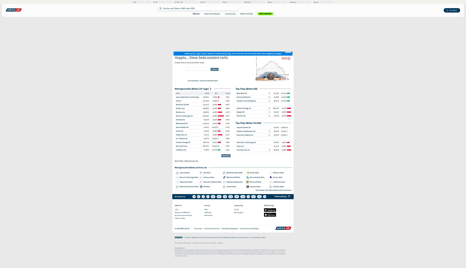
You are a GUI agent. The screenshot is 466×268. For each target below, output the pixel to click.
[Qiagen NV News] (269, 112)
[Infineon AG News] (269, 116)
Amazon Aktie (255, 186)
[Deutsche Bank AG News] (269, 97)
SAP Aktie (207, 173)
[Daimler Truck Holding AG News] (269, 101)
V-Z (259, 197)
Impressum (198, 228)
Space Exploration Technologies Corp (190, 97)
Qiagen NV (241, 112)
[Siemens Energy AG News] (269, 108)
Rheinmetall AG (182, 123)
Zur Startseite (193, 81)
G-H (219, 197)
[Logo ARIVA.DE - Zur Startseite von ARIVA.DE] (283, 228)
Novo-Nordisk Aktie (257, 177)
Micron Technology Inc (184, 116)
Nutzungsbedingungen (230, 228)
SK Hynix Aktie (278, 186)
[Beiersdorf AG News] (269, 93)
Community (230, 14)
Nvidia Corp (180, 108)
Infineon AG (180, 120)
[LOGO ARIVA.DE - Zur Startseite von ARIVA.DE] (14, 10)
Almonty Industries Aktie (188, 186)
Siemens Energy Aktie (235, 182)
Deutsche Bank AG (243, 97)
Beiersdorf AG (242, 93)
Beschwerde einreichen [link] (183, 215)
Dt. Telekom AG (181, 138)
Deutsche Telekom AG (245, 135)
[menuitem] (188, 209)
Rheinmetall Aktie (233, 177)
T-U (253, 197)
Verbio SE (240, 146)
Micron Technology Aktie (189, 177)
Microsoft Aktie (255, 182)
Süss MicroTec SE (243, 150)
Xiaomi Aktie (231, 186)
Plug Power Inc (181, 135)
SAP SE (178, 101)
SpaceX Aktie (185, 173)
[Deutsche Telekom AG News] (269, 135)
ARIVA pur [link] (207, 212)
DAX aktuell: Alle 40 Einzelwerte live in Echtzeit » (274, 190)
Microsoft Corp (181, 146)
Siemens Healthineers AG (246, 131)
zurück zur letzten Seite (209, 81)
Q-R (242, 197)
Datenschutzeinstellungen (249, 228)
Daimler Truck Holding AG (246, 101)
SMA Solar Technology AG (246, 142)
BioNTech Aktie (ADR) (235, 173)
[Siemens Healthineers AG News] (269, 131)
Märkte (196, 14)
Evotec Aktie (277, 177)
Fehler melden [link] (180, 218)
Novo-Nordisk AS (182, 127)
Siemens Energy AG (183, 142)
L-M (230, 197)
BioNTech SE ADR (182, 104)
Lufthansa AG (181, 150)
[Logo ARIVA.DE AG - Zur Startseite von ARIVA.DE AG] (179, 238)
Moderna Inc (180, 112)
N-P (236, 197)
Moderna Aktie (278, 173)
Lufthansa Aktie (279, 182)
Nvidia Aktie (254, 173)
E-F (213, 197)
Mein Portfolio (246, 14)
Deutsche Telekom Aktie (212, 182)
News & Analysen (212, 14)
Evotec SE (179, 131)
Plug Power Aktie (186, 182)
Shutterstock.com (191, 161)
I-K (225, 197)
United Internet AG (244, 127)
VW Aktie (206, 186)
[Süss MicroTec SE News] (269, 150)
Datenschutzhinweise (212, 228)
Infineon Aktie (208, 177)
